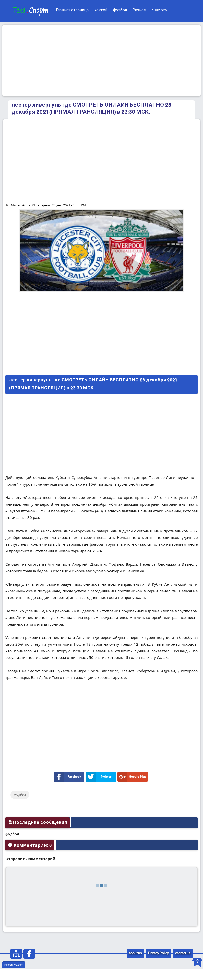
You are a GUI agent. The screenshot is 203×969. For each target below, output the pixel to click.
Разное (139, 10)
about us (135, 953)
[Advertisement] (101, 60)
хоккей (100, 10)
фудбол (20, 794)
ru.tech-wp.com (13, 965)
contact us (182, 953)
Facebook (74, 776)
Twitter (106, 776)
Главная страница (72, 10)
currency (159, 10)
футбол (120, 10)
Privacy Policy (158, 953)
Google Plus (137, 776)
